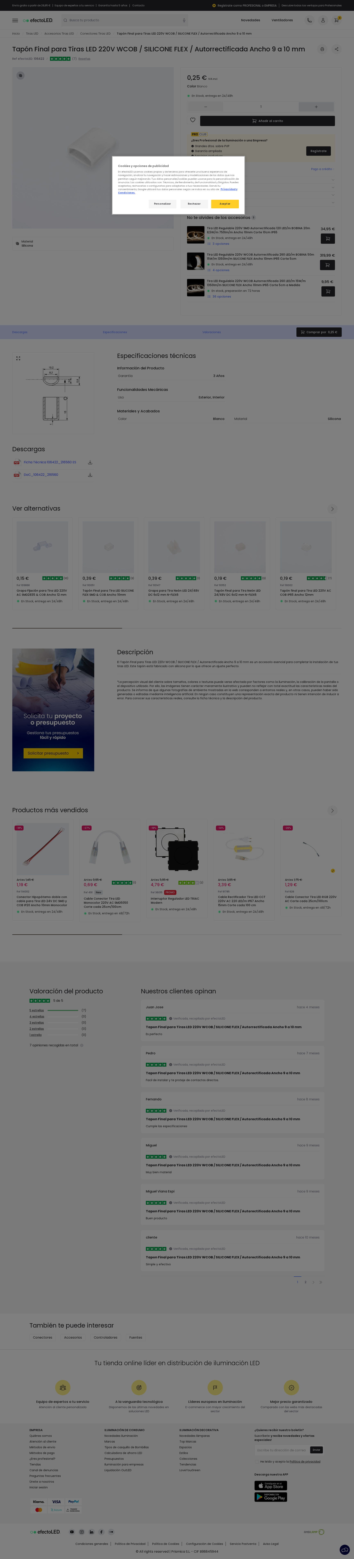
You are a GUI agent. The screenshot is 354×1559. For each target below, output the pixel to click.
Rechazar (194, 203)
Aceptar (225, 203)
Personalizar (162, 203)
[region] (178, 185)
